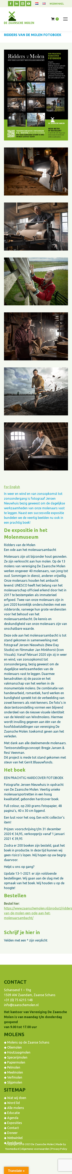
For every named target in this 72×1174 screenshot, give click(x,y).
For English (12, 487)
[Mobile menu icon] (65, 19)
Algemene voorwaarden (35, 1148)
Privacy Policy (59, 1148)
